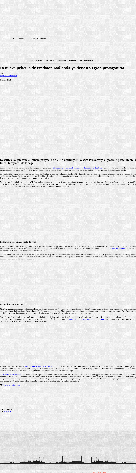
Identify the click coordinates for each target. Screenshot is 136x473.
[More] (39, 83)
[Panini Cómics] (68, 155)
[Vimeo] (101, 39)
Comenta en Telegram (11, 385)
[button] (110, 60)
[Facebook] (106, 39)
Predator (7, 411)
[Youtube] (125, 39)
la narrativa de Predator (115, 249)
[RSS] (113, 39)
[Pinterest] (32, 83)
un (86, 319)
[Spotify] (116, 39)
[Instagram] (109, 39)
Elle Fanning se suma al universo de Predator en (77, 168)
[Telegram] (119, 39)
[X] (122, 39)
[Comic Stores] (68, 405)
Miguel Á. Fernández (8, 76)
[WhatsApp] (24, 83)
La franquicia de (11, 375)
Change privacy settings (99, 472)
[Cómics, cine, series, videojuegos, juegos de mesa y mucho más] (57, 49)
